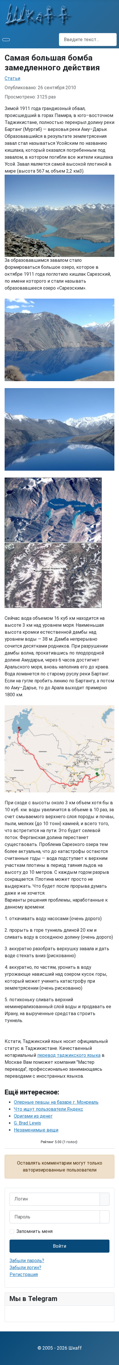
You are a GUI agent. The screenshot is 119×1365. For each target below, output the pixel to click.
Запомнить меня (34, 1231)
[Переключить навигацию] (6, 39)
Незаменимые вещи (36, 1130)
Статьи (12, 78)
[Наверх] (111, 1357)
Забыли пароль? (27, 1260)
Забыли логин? (25, 1267)
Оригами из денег (33, 1116)
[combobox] (88, 39)
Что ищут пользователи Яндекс (48, 1109)
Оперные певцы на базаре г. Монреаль (56, 1102)
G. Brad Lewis (27, 1123)
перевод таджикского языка (69, 1055)
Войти (59, 1246)
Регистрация (24, 1274)
